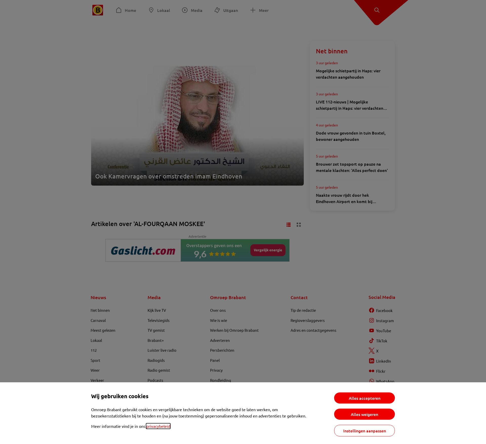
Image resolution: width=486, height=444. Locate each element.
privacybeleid (158, 426)
